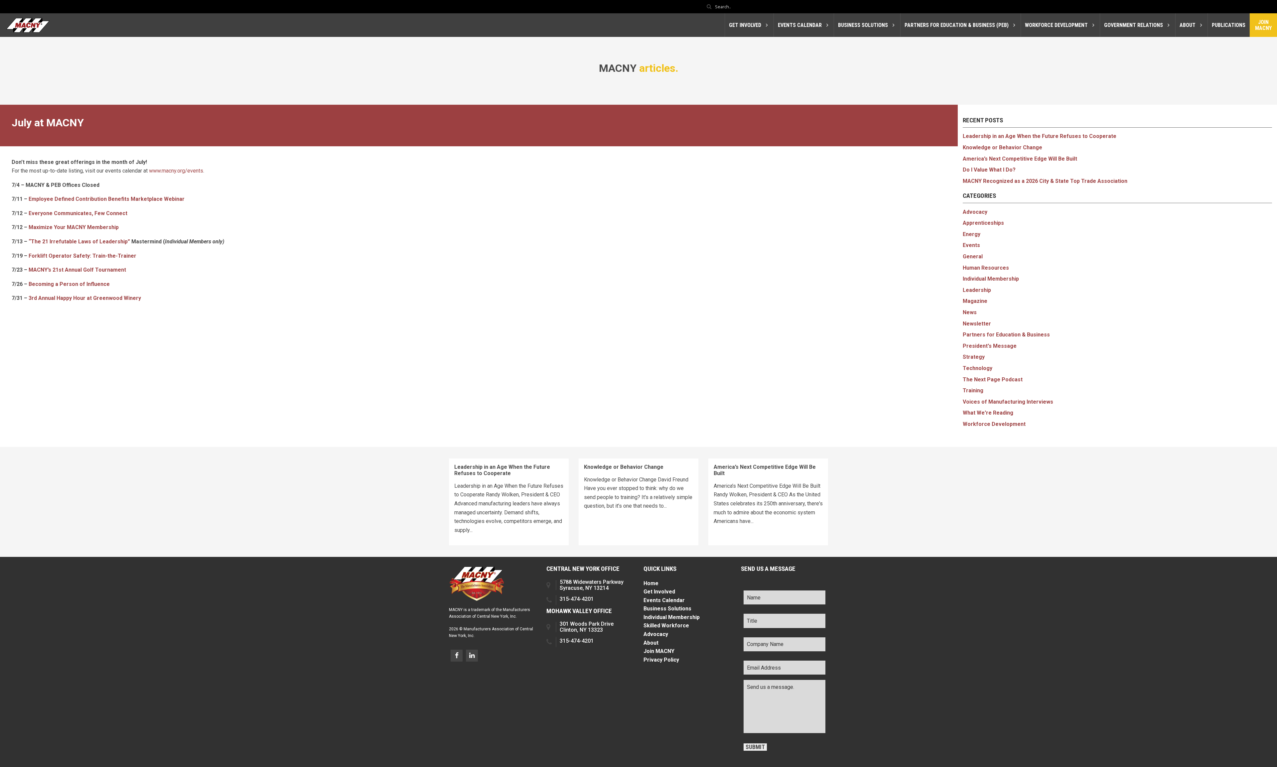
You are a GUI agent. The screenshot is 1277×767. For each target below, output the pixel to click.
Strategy (974, 357)
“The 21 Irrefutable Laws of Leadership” (79, 241)
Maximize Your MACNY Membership (74, 227)
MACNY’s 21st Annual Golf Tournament (77, 270)
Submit (755, 747)
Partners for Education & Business (1006, 334)
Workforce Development (994, 424)
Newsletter (977, 323)
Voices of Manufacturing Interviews (1008, 402)
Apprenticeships (983, 223)
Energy (971, 234)
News (970, 312)
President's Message (990, 346)
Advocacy (975, 212)
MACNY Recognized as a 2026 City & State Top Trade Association (1045, 181)
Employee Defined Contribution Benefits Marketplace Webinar (107, 199)
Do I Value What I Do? (989, 170)
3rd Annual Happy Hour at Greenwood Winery (85, 298)
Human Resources (986, 268)
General (973, 256)
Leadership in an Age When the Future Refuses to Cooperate (1039, 136)
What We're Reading (988, 413)
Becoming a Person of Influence (69, 284)
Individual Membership (991, 279)
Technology (977, 368)
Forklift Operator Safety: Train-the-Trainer (82, 256)
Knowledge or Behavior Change (1002, 147)
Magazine (975, 301)
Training (973, 390)
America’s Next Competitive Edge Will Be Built (1020, 159)
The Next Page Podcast (993, 379)
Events (971, 245)
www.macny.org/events (176, 171)
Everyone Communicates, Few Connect (78, 213)
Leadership (977, 290)
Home (650, 583)
